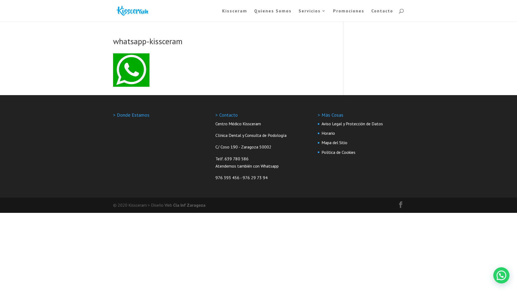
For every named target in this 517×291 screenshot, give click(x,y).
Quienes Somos (273, 11)
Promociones (348, 11)
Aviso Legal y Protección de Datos (352, 123)
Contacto (382, 11)
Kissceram (234, 11)
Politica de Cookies (338, 152)
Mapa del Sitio (334, 142)
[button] (501, 275)
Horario (328, 133)
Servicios (310, 11)
